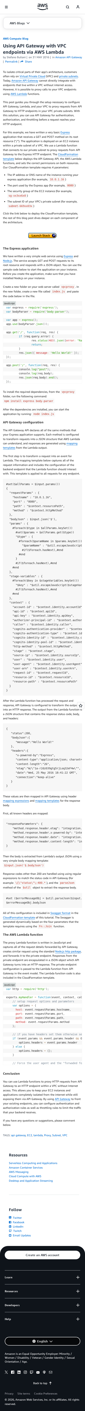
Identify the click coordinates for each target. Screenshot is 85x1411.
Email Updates (21, 1235)
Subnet (56, 1135)
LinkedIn (17, 1226)
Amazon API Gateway (24, 80)
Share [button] (28, 61)
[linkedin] (19, 1373)
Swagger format (60, 913)
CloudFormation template (19, 917)
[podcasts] (44, 1373)
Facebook (18, 1222)
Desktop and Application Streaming (31, 1180)
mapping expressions (16, 800)
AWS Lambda (18, 93)
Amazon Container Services (26, 1167)
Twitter (17, 1217)
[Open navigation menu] (6, 7)
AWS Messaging (18, 1171)
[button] (20, 23)
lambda (38, 1135)
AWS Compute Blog (15, 38)
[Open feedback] (80, 705)
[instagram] (25, 1373)
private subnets (68, 76)
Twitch (17, 1230)
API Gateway (62, 1099)
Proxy (47, 1135)
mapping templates (47, 800)
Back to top (40, 1383)
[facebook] (12, 1373)
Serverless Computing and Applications (33, 1163)
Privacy (9, 1393)
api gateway (18, 1135)
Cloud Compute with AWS (25, 1176)
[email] (50, 1373)
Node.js (7, 260)
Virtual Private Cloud (32, 76)
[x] (6, 1373)
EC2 (29, 1135)
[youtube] (38, 1373)
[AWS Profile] (78, 7)
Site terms (23, 1393)
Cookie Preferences (45, 1393)
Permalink (11, 61)
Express (65, 132)
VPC (64, 1135)
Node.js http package (68, 951)
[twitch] (31, 1373)
